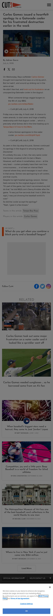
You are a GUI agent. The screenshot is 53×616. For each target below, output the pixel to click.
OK (26, 611)
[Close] (50, 587)
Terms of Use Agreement (20, 599)
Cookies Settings (26, 604)
